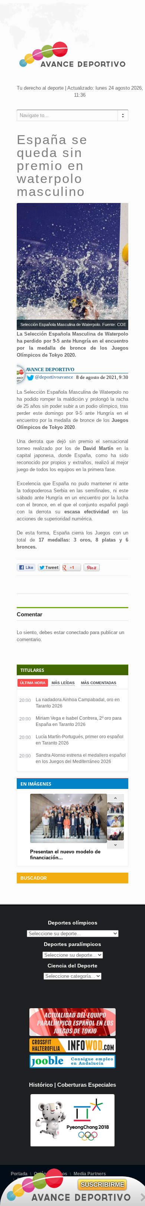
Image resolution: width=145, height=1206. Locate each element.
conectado (77, 632)
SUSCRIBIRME (102, 1184)
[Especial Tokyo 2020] (72, 1034)
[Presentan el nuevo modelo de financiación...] (115, 813)
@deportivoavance (54, 377)
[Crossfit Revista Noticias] (72, 1050)
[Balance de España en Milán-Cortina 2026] (115, 826)
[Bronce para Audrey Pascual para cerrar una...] (115, 839)
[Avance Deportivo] (72, 55)
